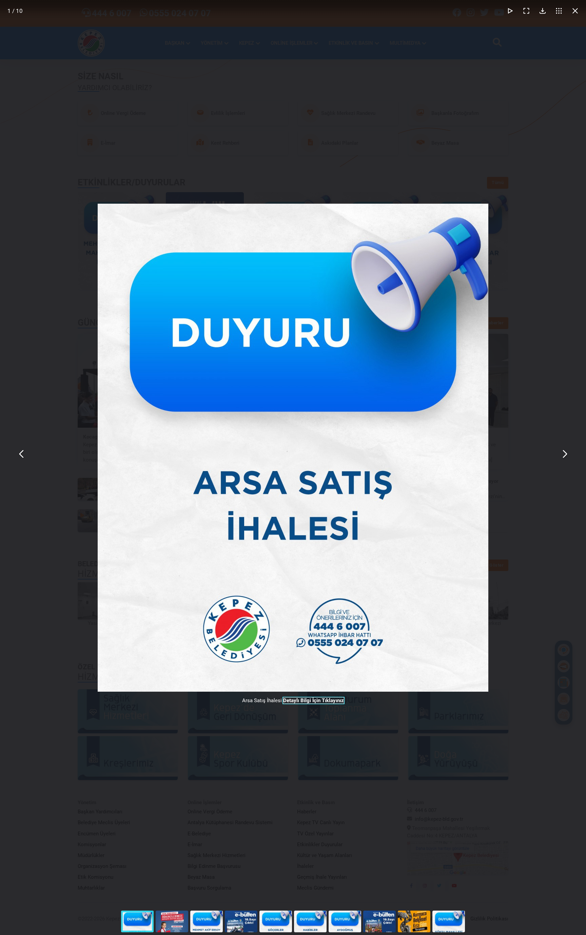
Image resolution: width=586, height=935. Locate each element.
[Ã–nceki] (22, 454)
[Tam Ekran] (526, 11)
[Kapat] (575, 11)
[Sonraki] (564, 454)
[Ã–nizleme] (559, 11)
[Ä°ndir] (542, 11)
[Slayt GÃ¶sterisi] (510, 11)
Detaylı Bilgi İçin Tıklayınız (313, 700)
